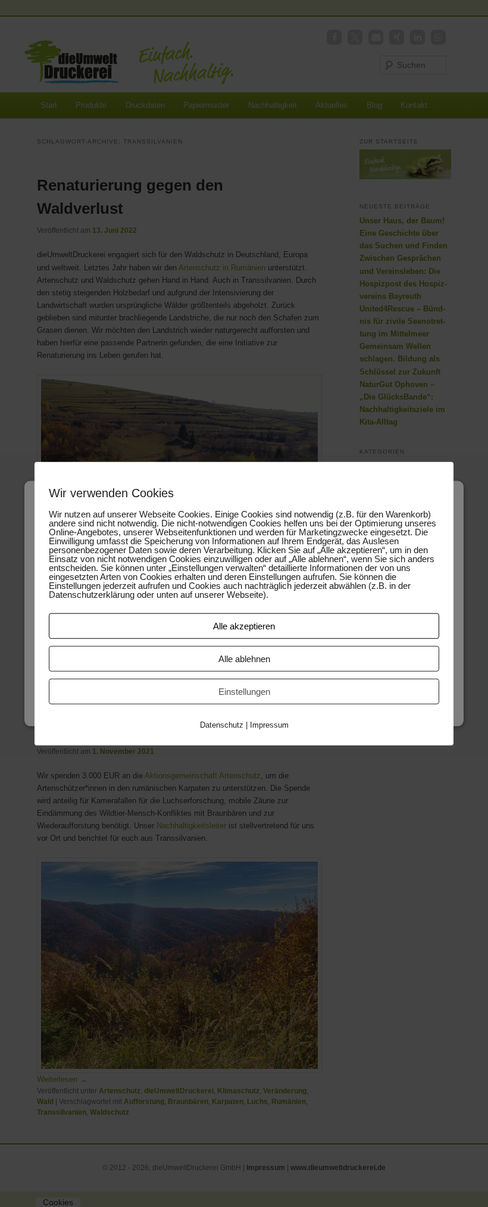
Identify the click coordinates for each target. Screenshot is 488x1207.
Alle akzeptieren (244, 626)
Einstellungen (244, 692)
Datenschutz (221, 725)
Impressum (269, 725)
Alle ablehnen (244, 659)
